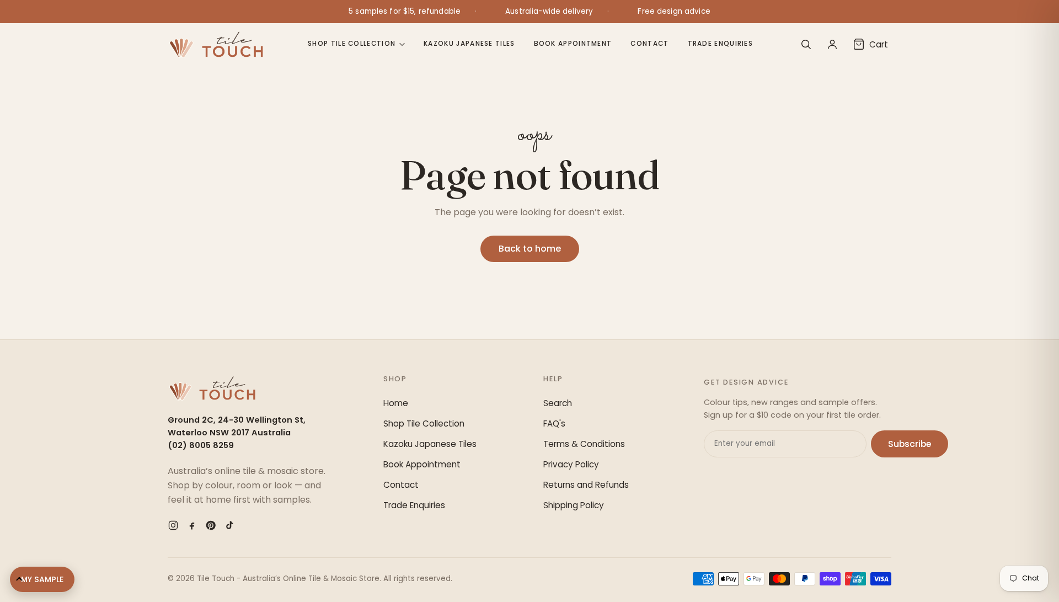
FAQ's (554, 423)
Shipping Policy (573, 505)
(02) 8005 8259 (201, 445)
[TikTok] (229, 525)
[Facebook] (191, 525)
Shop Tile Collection (351, 43)
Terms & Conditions (584, 444)
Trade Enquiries (720, 43)
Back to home (530, 248)
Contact (649, 43)
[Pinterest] (210, 525)
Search (557, 403)
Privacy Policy (571, 464)
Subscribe (909, 444)
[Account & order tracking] (832, 44)
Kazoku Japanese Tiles (469, 43)
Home (395, 403)
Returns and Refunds (586, 485)
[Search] (805, 44)
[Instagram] (173, 525)
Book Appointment (573, 43)
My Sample (42, 579)
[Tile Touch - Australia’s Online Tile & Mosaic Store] (216, 44)
